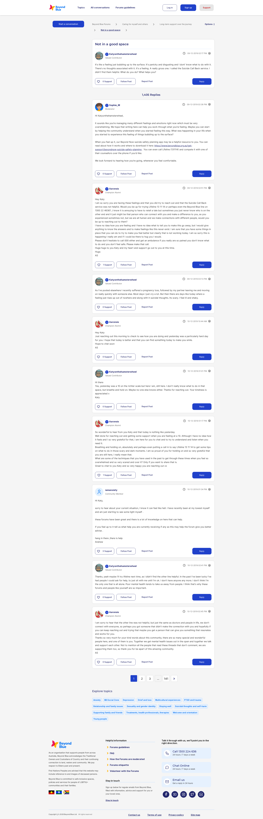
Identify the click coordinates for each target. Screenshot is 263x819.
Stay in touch (112, 800)
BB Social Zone (111, 700)
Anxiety (97, 700)
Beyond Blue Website (61, 744)
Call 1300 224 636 (184, 751)
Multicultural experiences (167, 700)
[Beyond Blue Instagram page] (183, 800)
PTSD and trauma (192, 700)
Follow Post (126, 81)
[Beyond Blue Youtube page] (174, 800)
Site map (195, 815)
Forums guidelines (125, 7)
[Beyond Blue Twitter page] (192, 800)
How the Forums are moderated (127, 759)
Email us (179, 780)
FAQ (112, 753)
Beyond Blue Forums (61, 8)
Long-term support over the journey (176, 24)
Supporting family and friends (107, 712)
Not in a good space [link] (110, 30)
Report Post (147, 81)
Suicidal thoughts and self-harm (191, 706)
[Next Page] (174, 678)
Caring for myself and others (135, 24)
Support (206, 7)
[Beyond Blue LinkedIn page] (201, 800)
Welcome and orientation (185, 712)
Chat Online (181, 765)
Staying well (165, 706)
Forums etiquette (119, 765)
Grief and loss (144, 700)
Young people (100, 719)
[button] (98, 81)
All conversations (100, 7)
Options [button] (209, 24)
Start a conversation (68, 24)
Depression (128, 700)
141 (166, 678)
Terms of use (154, 815)
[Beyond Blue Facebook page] (166, 800)
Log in (170, 7)
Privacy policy (176, 815)
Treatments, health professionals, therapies (147, 712)
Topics (81, 7)
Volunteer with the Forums (124, 771)
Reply (201, 81)
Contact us (134, 815)
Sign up (188, 7)
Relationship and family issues (108, 706)
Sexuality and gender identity (141, 706)
